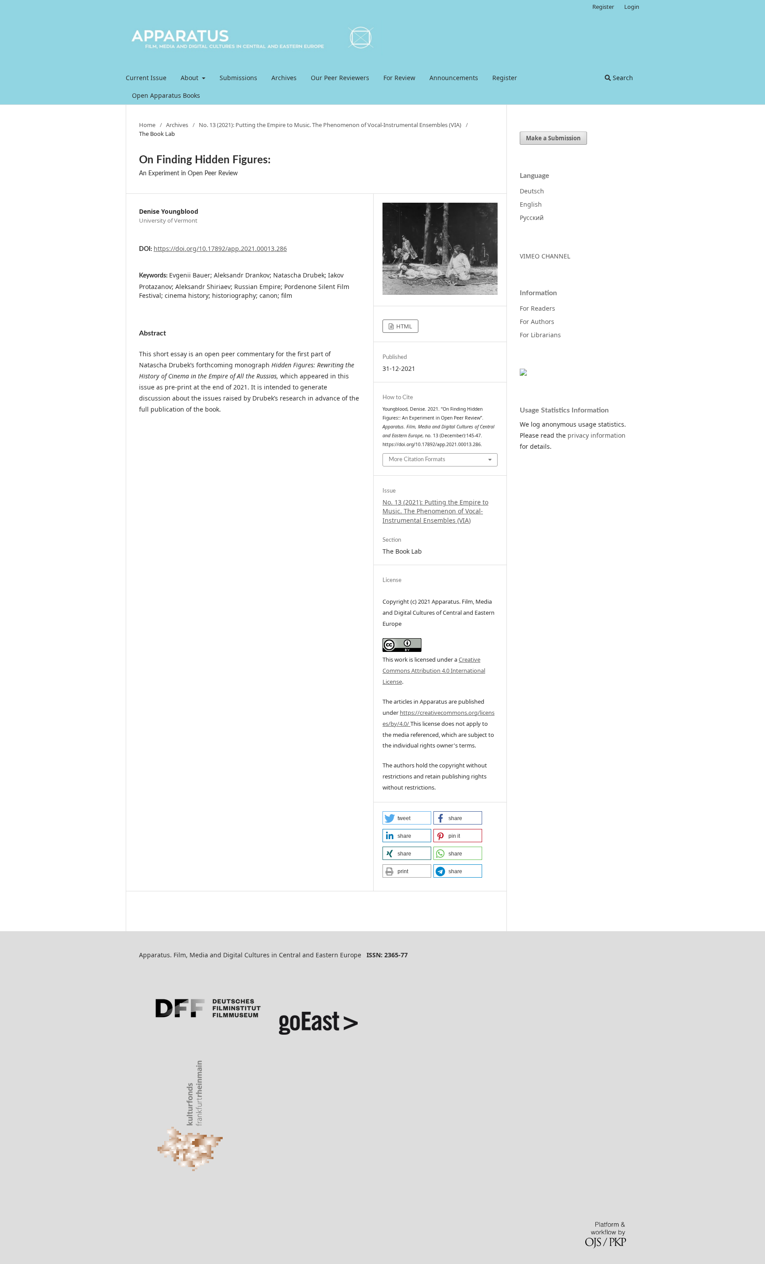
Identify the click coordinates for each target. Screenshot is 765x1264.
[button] (406, 818)
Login (631, 7)
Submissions (238, 77)
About (190, 77)
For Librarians (540, 335)
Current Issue (146, 77)
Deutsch (532, 191)
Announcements (453, 77)
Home (147, 125)
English (531, 204)
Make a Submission (553, 138)
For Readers (537, 308)
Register (504, 77)
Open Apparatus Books (166, 95)
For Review (399, 77)
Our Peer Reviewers (340, 77)
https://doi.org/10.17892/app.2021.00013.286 (220, 248)
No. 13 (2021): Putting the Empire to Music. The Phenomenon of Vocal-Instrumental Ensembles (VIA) (330, 125)
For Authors (537, 321)
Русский (532, 217)
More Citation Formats (417, 459)
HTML (403, 326)
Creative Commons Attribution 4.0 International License (433, 670)
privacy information (597, 435)
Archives (284, 77)
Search (622, 77)
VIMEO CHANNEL (545, 256)
